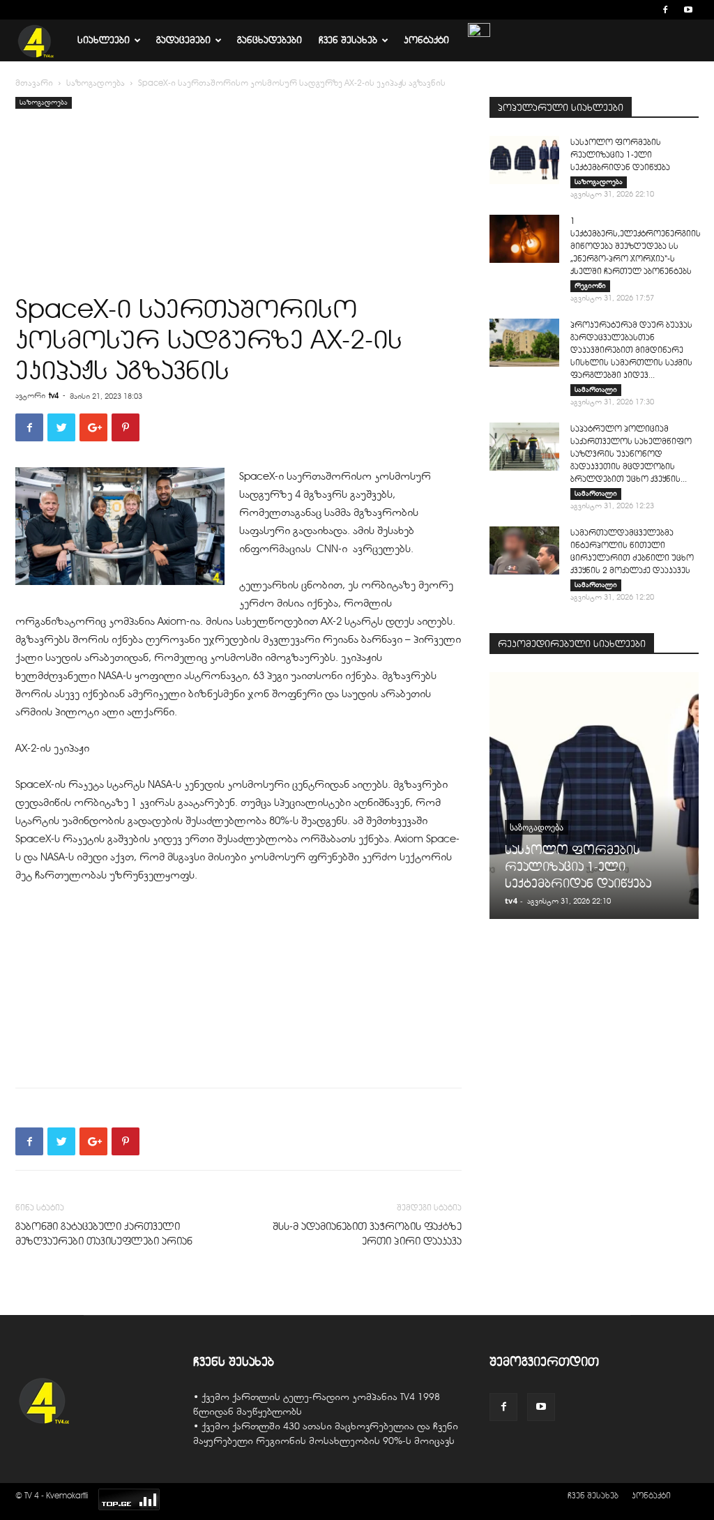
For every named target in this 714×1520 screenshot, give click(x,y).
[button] (644, 9)
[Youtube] (688, 10)
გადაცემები (183, 40)
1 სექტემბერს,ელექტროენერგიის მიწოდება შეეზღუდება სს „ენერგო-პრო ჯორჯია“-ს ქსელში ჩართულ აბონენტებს (635, 245)
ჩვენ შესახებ (348, 40)
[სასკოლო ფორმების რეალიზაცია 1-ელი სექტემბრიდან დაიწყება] (524, 160)
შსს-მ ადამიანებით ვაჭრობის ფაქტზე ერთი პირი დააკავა (367, 1233)
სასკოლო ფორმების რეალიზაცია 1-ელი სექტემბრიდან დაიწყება (620, 154)
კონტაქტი (426, 40)
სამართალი (596, 389)
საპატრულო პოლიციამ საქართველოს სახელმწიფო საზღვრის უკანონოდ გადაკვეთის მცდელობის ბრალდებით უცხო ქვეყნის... (631, 453)
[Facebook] (665, 10)
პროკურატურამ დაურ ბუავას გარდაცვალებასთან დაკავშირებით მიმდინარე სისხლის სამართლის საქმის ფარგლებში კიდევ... (631, 349)
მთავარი (34, 83)
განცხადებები (269, 40)
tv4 (54, 395)
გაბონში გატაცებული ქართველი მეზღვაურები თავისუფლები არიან (103, 1233)
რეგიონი (590, 285)
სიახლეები (103, 40)
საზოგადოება (95, 83)
